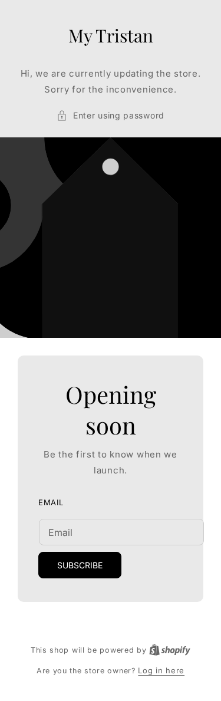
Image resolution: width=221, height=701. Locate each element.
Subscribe (80, 566)
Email (51, 502)
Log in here (161, 670)
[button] (110, 115)
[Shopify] (169, 649)
